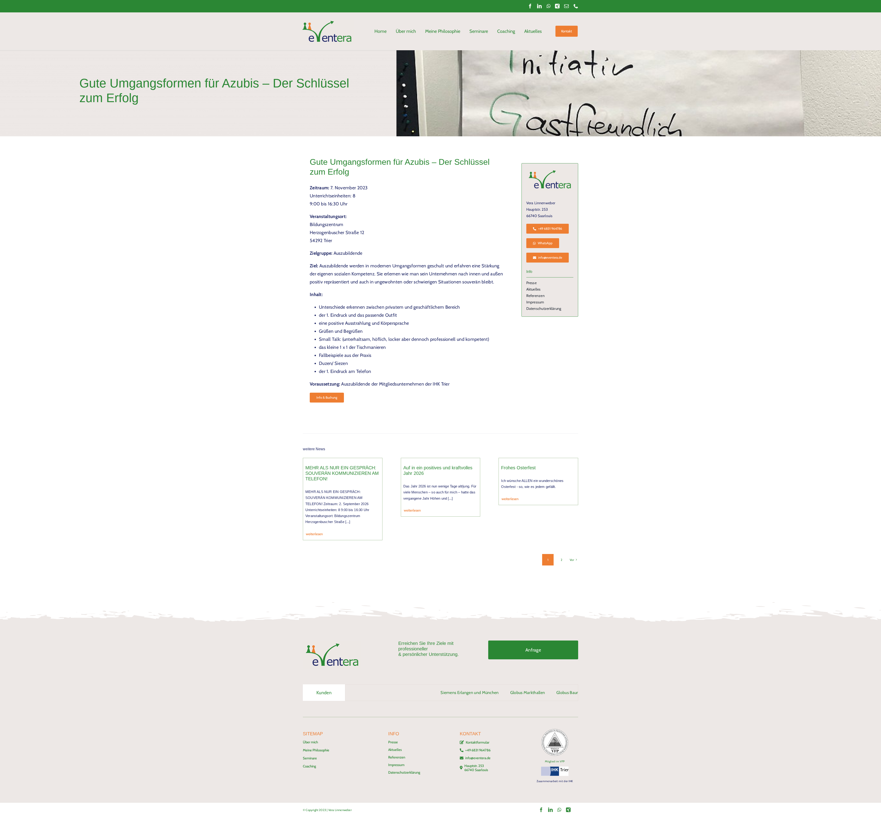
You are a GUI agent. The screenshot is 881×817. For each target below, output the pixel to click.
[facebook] (530, 6)
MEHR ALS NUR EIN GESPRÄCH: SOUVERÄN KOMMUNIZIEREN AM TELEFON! (342, 473)
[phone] (576, 6)
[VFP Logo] (555, 731)
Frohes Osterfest (518, 467)
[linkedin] (539, 6)
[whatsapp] (548, 6)
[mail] (566, 6)
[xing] (557, 6)
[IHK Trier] (555, 769)
